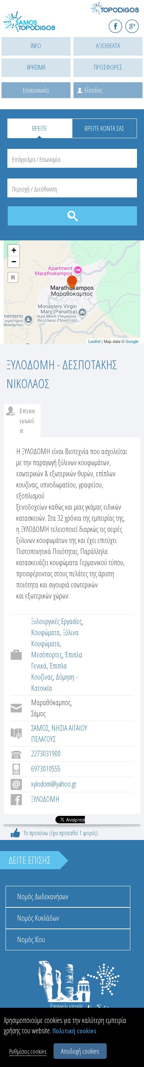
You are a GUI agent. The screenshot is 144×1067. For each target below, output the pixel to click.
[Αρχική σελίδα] (37, 26)
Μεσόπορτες (46, 655)
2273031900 (46, 753)
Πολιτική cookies (74, 1031)
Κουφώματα (45, 632)
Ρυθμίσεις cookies (28, 1051)
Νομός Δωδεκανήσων (42, 896)
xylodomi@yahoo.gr (53, 784)
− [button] (13, 261)
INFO (36, 45)
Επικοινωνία (36, 90)
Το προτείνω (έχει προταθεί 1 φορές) (61, 832)
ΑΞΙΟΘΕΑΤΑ (108, 45)
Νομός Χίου (31, 939)
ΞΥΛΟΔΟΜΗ (45, 799)
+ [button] (13, 250)
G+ (136, 23)
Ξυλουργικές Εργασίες (56, 621)
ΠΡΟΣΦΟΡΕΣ (108, 67)
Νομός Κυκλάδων (38, 918)
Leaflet (94, 341)
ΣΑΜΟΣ (39, 728)
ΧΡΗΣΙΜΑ (36, 67)
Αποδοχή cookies (80, 1051)
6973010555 (46, 769)
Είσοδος (93, 90)
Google (132, 341)
